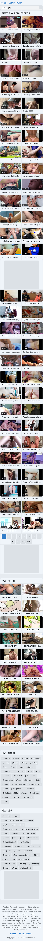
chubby (34, 763)
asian (26, 758)
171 (13, 541)
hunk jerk (7, 846)
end (13, 859)
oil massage (24, 859)
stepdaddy (35, 864)
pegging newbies (10, 829)
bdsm (16, 763)
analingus (35, 793)
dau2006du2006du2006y (14, 820)
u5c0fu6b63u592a (11, 793)
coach (22, 767)
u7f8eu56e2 (25, 842)
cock (6, 784)
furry (25, 763)
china (17, 758)
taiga (29, 846)
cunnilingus (8, 771)
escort (18, 851)
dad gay (7, 855)
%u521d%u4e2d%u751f (30, 829)
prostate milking (29, 833)
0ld (23, 838)
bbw (15, 838)
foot (6, 767)
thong (37, 846)
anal (30, 771)
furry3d (7, 816)
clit (38, 780)
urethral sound (9, 864)
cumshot (18, 776)
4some (16, 797)
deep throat (31, 776)
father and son (18, 825)
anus (25, 793)
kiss (15, 868)
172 (18, 541)
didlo (6, 789)
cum (19, 780)
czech (6, 838)
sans (16, 816)
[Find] (40, 7)
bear (38, 771)
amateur (21, 771)
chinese (7, 758)
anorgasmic (17, 789)
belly (6, 833)
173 (23, 541)
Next (29, 541)
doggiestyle (8, 780)
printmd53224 (27, 868)
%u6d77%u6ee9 (10, 842)
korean (31, 767)
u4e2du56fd (28, 797)
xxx (13, 767)
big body (29, 780)
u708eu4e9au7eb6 (19, 784)
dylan (6, 825)
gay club (7, 851)
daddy (6, 763)
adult (6, 802)
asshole (7, 776)
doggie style (35, 784)
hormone (28, 851)
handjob (19, 846)
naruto (15, 833)
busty (6, 797)
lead (36, 855)
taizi (6, 859)
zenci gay (36, 758)
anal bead (30, 789)
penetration (33, 838)
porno (30, 820)
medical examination (22, 855)
